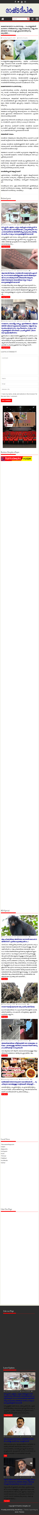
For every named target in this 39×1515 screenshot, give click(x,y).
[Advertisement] (19, 481)
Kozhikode (4, 1160)
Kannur (3, 1163)
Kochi (2, 1153)
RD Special (4, 979)
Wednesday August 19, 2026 (10, 1079)
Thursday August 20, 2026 (10, 1040)
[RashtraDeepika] (2, 18)
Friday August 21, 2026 (9, 1004)
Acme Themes (19, 1512)
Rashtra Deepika (23, 38)
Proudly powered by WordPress (11, 1510)
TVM (5, 1455)
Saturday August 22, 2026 (9, 937)
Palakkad (4, 1158)
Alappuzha (4, 1149)
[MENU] (37, 18)
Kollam (3, 1147)
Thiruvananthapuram (7, 1144)
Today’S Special (6, 246)
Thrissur (3, 1156)
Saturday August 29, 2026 (9, 225)
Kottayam (4, 1151)
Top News (6, 1501)
